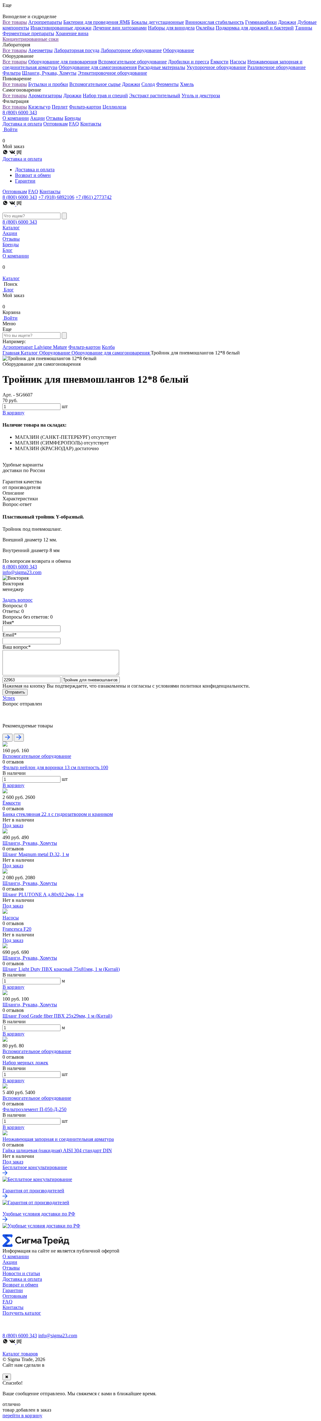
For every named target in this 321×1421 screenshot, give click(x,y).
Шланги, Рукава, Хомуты (49, 73)
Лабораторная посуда (76, 50)
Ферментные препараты (28, 33)
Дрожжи (287, 22)
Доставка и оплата (22, 123)
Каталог (11, 227)
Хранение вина (71, 33)
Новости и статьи (21, 1273)
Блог (8, 250)
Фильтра (12, 73)
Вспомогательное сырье (95, 84)
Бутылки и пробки (48, 84)
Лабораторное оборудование (131, 50)
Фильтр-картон (85, 106)
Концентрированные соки (31, 39)
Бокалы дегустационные (157, 22)
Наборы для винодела (171, 27)
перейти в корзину (22, 1415)
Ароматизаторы (45, 95)
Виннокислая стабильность (214, 22)
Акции (37, 118)
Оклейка (205, 27)
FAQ (74, 123)
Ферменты (167, 84)
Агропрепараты (45, 22)
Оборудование (178, 50)
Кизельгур (39, 106)
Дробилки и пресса (188, 61)
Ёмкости (219, 61)
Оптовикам (55, 123)
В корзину (13, 785)
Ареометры (40, 50)
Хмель (187, 84)
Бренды (73, 118)
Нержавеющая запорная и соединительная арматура (58, 1139)
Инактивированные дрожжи (61, 27)
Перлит (60, 106)
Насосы (238, 61)
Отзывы (54, 118)
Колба (108, 347)
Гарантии (25, 181)
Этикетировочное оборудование (112, 73)
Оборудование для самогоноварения (98, 67)
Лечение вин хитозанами (120, 27)
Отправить (15, 692)
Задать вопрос (18, 600)
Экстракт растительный (154, 95)
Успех (9, 698)
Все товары (15, 22)
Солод (148, 84)
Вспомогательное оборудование (132, 61)
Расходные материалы (161, 67)
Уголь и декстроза (201, 95)
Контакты (90, 123)
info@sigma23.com (22, 572)
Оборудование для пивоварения (62, 61)
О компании (16, 118)
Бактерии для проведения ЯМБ (96, 22)
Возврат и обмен (33, 175)
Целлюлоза (114, 106)
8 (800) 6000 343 (20, 112)
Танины (303, 27)
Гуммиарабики (261, 22)
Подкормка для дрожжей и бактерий (255, 27)
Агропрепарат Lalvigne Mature (35, 347)
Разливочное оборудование (276, 67)
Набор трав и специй (105, 95)
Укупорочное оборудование (216, 67)
